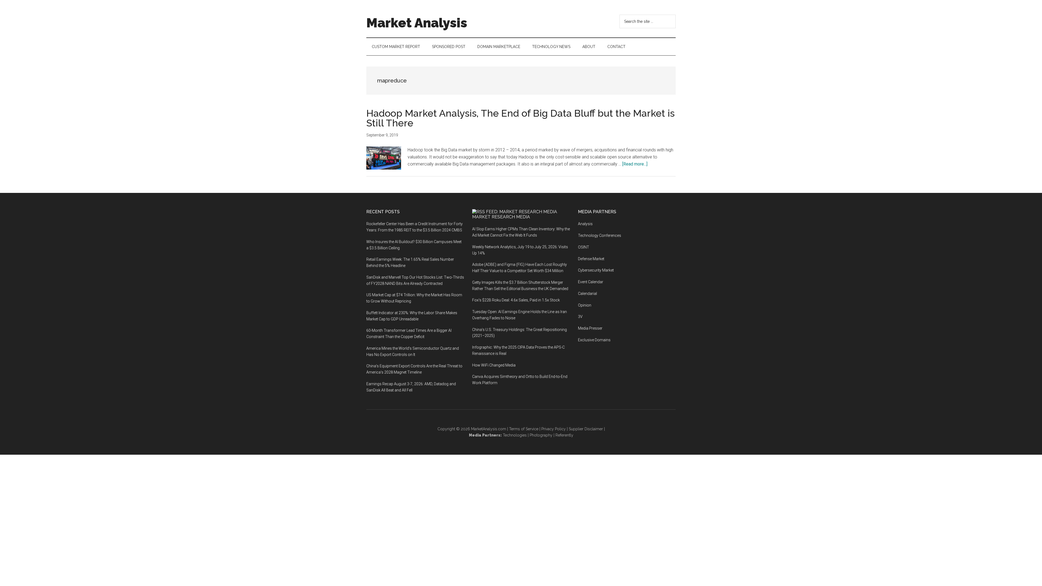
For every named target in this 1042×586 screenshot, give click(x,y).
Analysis (585, 224)
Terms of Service (523, 429)
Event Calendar (590, 282)
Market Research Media (501, 216)
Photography (541, 435)
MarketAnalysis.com (488, 429)
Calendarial (587, 293)
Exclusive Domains (594, 340)
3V (580, 316)
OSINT (583, 247)
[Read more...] (634, 164)
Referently (564, 435)
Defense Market (591, 259)
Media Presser (590, 328)
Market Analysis (416, 22)
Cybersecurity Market (596, 270)
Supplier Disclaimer (586, 429)
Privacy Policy (553, 429)
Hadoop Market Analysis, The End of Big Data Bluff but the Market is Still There (520, 118)
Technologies (515, 435)
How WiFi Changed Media (494, 365)
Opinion (584, 305)
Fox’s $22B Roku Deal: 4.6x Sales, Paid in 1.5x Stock (516, 300)
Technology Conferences (599, 235)
